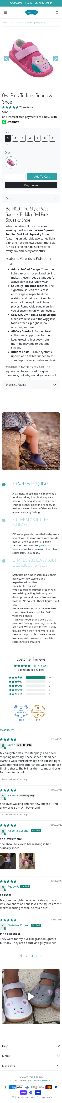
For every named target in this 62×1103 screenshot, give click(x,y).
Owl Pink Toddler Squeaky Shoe (31, 22)
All (12, 22)
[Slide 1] (13, 84)
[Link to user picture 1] (8, 861)
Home (4, 22)
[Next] (55, 58)
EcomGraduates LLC (42, 1080)
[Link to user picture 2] (27, 861)
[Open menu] (5, 12)
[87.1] (38, 711)
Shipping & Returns (16, 384)
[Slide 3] (22, 84)
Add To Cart (42, 176)
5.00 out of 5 (40, 666)
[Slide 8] (44, 84)
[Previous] (6, 58)
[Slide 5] (31, 84)
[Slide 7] (40, 84)
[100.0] (21, 711)
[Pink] (11, 162)
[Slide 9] (49, 84)
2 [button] (26, 956)
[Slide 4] (26, 84)
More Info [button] (8, 1066)
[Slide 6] (35, 84)
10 (8, 145)
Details (9, 198)
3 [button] (32, 956)
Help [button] (5, 1046)
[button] (56, 12)
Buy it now (31, 185)
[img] (8, 739)
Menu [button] (6, 1056)
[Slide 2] (17, 84)
